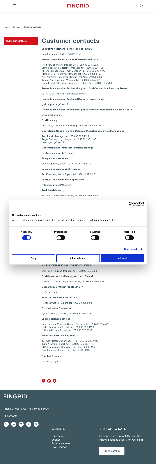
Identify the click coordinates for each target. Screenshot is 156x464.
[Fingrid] (78, 6)
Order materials (112, 450)
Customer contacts (16, 40)
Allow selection (78, 258)
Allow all (122, 258)
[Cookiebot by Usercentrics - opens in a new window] (131, 204)
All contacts (10, 415)
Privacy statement (62, 443)
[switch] (61, 237)
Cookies (55, 439)
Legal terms (58, 436)
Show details (131, 249)
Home (6, 27)
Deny (33, 258)
